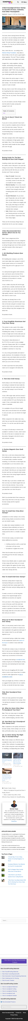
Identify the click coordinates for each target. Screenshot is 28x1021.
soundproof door (20, 659)
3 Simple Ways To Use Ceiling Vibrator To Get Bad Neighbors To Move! (16, 858)
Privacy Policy (14, 1014)
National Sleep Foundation (9, 52)
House (14, 788)
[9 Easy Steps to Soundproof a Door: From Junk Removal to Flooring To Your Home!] (7, 771)
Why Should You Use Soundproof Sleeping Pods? (7, 761)
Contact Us (18, 1012)
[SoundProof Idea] (8, 2)
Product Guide (7, 788)
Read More (14, 821)
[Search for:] (14, 920)
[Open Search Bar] (18, 2)
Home (24, 1012)
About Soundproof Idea (8, 1012)
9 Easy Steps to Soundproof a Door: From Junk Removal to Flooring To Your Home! (6, 777)
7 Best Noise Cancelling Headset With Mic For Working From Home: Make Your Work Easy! (17, 882)
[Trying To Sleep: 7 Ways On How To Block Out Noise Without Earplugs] (18, 755)
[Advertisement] (14, 902)
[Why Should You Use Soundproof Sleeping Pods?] (7, 755)
